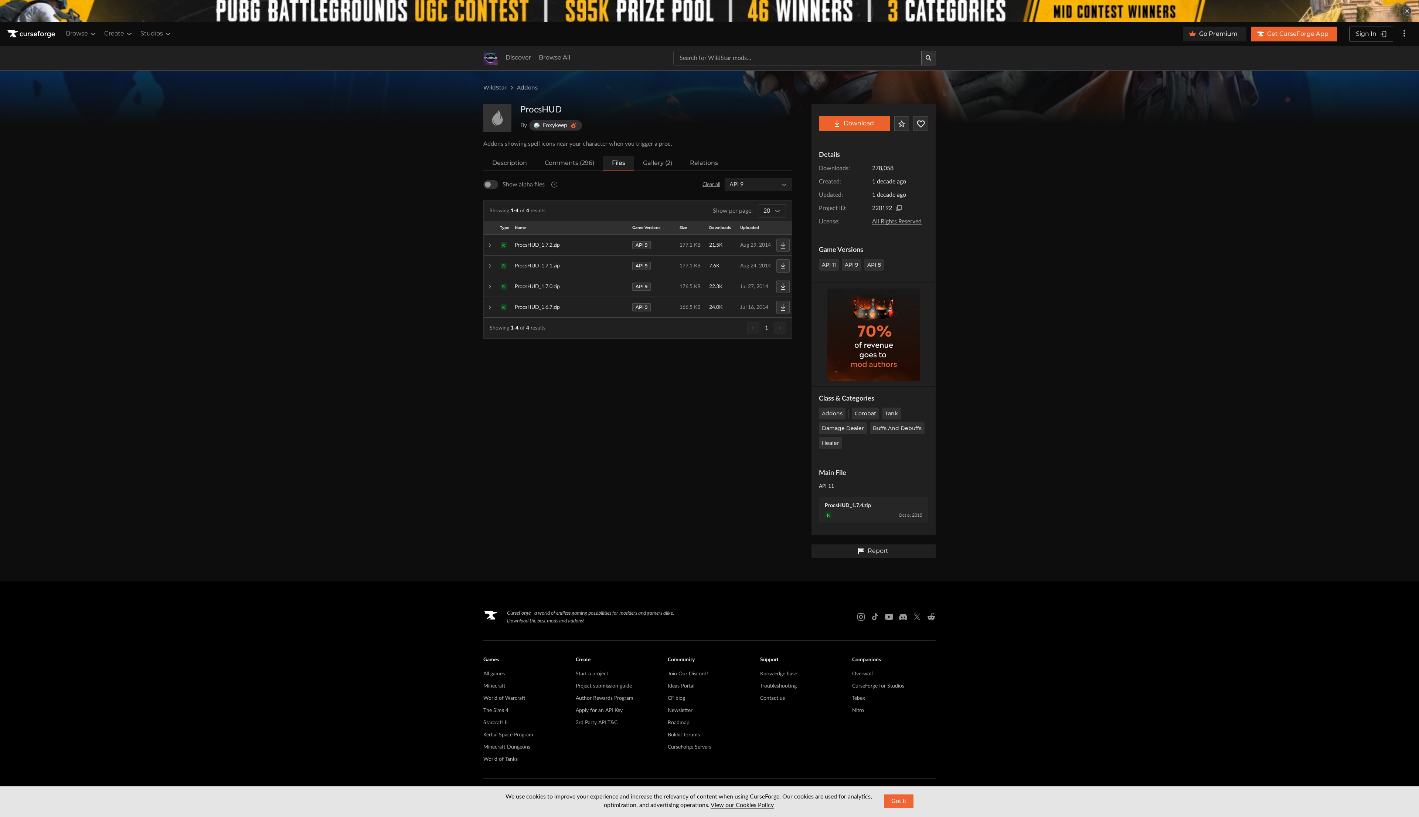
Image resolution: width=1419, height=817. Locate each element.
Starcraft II (495, 722)
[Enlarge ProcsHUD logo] (497, 118)
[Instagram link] (861, 616)
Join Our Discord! (688, 673)
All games (494, 673)
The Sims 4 (495, 710)
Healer (830, 443)
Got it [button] (898, 801)
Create (114, 33)
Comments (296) (569, 162)
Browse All (554, 57)
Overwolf (862, 673)
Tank (891, 413)
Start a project (592, 673)
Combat (865, 413)
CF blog (676, 698)
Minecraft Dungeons (506, 747)
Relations (704, 162)
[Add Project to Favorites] (901, 123)
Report (878, 550)
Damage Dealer (843, 428)
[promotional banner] (709, 11)
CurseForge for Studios (878, 686)
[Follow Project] (920, 123)
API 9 (851, 264)
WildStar (495, 87)
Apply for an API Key (599, 710)
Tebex (858, 698)
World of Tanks (500, 759)
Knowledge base (778, 673)
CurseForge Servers (689, 747)
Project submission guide (604, 686)
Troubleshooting (778, 686)
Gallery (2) (657, 162)
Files (618, 162)
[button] (638, 245)
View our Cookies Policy (742, 805)
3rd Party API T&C (596, 722)
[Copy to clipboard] (898, 208)
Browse (77, 33)
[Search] (928, 58)
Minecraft (494, 686)
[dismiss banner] (1407, 11)
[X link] (917, 616)
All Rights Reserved (897, 221)
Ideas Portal (681, 686)
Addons (527, 87)
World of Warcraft (504, 698)
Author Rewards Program (604, 698)
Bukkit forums (684, 734)
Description (509, 162)
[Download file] (783, 245)
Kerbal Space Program (508, 734)
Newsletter (680, 710)
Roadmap (679, 722)
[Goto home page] (32, 34)
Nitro (858, 710)
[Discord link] (903, 616)
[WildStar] (490, 58)
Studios (151, 33)
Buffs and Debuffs (897, 428)
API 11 (829, 264)
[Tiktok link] (875, 616)
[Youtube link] (889, 616)
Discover (518, 57)
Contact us (772, 698)
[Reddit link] (931, 616)
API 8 (874, 264)
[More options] (1404, 34)
